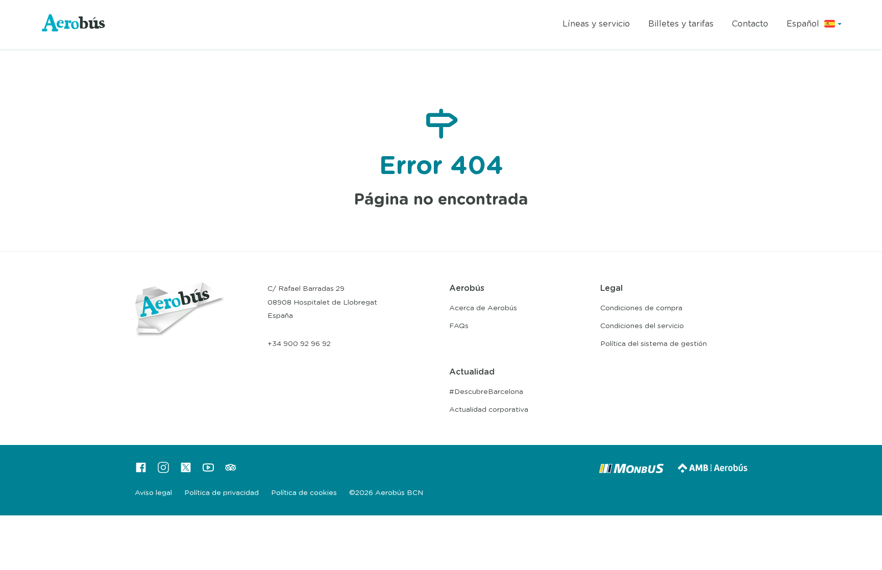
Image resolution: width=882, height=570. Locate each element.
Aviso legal (153, 493)
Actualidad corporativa (488, 409)
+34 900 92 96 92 (299, 344)
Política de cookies (304, 493)
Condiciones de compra (641, 308)
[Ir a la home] (74, 25)
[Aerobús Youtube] (208, 471)
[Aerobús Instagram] (163, 471)
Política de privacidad (221, 493)
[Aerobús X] (186, 471)
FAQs (459, 326)
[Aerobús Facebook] (141, 471)
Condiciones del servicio (642, 326)
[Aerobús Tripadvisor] (231, 471)
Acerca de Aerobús (483, 308)
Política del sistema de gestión (653, 344)
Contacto (750, 24)
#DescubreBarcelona (486, 391)
